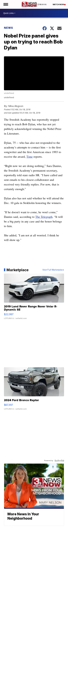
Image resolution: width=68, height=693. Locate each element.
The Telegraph (43, 217)
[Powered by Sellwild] (59, 460)
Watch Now (58, 4)
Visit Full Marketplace (53, 270)
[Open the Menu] (5, 4)
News (8, 27)
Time (29, 156)
